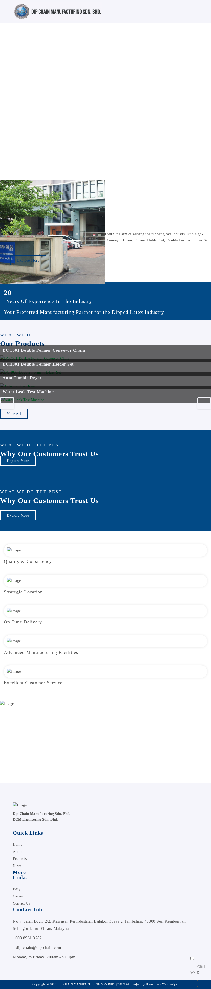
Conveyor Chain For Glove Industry (102, 94)
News (17, 866)
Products (20, 859)
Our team (142, 747)
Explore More (28, 260)
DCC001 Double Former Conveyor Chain (44, 350)
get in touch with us (27, 741)
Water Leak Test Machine (28, 391)
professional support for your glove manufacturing (63, 753)
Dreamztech (153, 984)
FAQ (16, 889)
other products (121, 747)
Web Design (170, 984)
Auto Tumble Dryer (22, 378)
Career (18, 896)
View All (14, 414)
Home (17, 844)
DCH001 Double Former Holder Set (38, 364)
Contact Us (21, 903)
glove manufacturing (52, 108)
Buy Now (27, 127)
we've (44, 94)
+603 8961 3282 (27, 938)
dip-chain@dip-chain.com (38, 947)
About (18, 852)
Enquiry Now (17, 767)
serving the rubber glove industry (159, 234)
